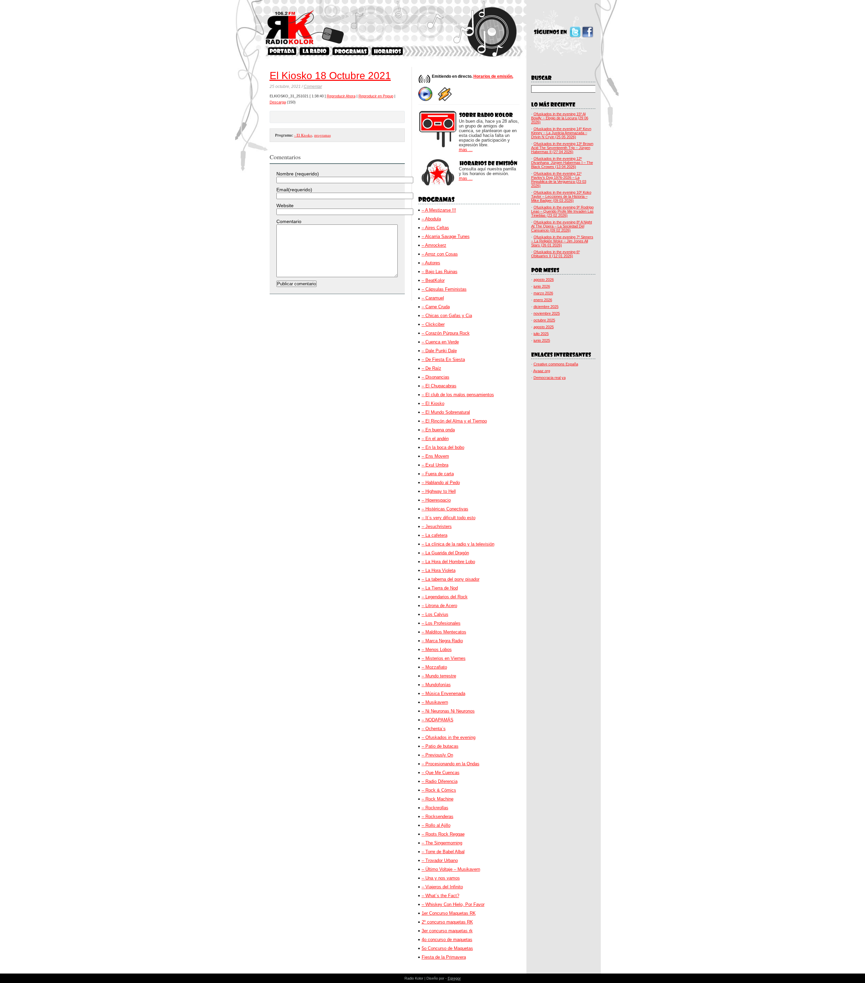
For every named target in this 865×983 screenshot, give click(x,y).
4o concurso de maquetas (447, 939)
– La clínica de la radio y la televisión (458, 544)
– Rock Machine (437, 798)
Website (285, 205)
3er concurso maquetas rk (447, 930)
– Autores (431, 262)
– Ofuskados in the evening (448, 737)
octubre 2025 (544, 320)
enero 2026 (543, 300)
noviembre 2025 (547, 313)
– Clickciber (433, 324)
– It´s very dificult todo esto (448, 517)
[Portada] (282, 51)
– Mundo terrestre (439, 675)
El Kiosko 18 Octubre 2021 (330, 75)
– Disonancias (435, 377)
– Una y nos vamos (441, 878)
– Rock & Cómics (439, 790)
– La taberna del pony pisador (450, 579)
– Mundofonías (436, 684)
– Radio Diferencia (440, 781)
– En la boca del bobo (443, 447)
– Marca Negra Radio (442, 640)
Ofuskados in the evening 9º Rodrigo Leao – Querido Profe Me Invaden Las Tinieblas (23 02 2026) (562, 211)
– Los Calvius (435, 614)
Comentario (288, 221)
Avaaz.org (541, 371)
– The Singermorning (442, 842)
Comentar (313, 86)
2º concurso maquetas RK (447, 922)
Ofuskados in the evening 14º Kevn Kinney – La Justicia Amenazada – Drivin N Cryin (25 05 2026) (561, 133)
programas (322, 135)
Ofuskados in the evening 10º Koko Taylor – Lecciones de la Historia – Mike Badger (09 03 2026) (561, 196)
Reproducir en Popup (376, 96)
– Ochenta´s (434, 728)
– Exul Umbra (435, 464)
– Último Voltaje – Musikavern (451, 869)
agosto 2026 (544, 280)
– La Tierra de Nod (440, 588)
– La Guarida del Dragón (445, 552)
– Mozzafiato (434, 667)
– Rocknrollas (435, 807)
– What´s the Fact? (440, 895)
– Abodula (431, 218)
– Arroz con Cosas (440, 254)
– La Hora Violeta (438, 570)
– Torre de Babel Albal (443, 851)
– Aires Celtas (435, 227)
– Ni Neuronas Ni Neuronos (448, 711)
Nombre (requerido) (297, 173)
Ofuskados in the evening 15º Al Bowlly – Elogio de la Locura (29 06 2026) (559, 118)
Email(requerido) (294, 189)
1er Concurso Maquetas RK (449, 913)
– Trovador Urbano (440, 860)
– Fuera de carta (438, 473)
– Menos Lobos (437, 649)
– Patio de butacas (440, 746)
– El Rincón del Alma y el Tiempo (454, 421)
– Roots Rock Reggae (443, 834)
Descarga (278, 102)
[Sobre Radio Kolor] (314, 51)
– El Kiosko (433, 403)
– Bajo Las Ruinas (440, 271)
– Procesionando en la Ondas (450, 763)
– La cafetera (434, 535)
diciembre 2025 (546, 307)
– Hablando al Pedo (441, 482)
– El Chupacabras (439, 385)
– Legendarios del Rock (445, 596)
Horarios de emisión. (493, 76)
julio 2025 (541, 334)
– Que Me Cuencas (441, 772)
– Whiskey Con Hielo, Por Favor (453, 904)
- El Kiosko (303, 135)
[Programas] (350, 51)
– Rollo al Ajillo (436, 825)
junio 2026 (542, 286)
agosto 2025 (544, 327)
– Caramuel (433, 298)
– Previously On (437, 755)
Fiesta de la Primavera (444, 957)
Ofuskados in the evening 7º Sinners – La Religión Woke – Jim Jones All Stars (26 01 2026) (562, 241)
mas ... (466, 149)
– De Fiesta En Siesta (443, 359)
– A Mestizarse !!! (439, 210)
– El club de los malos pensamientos (458, 394)
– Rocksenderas (437, 816)
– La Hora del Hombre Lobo (448, 561)
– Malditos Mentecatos (444, 631)
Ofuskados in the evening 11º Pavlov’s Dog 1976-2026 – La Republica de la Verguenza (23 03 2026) (558, 179)
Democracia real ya (550, 378)
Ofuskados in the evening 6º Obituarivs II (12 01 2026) (555, 254)
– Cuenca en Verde (440, 341)
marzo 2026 (543, 293)
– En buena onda (438, 429)
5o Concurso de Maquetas (447, 948)
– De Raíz (431, 368)
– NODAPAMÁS (437, 719)
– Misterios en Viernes (444, 658)
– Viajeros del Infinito (442, 886)
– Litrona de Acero (439, 605)
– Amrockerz (434, 245)
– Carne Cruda (436, 306)
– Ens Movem (435, 456)
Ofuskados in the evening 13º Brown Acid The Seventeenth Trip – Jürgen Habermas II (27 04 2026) (562, 148)
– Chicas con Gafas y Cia (447, 315)
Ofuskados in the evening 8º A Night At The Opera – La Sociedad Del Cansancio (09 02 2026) (561, 226)
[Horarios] (387, 51)
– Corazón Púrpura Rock (446, 333)
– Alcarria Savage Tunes (446, 236)
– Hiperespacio (436, 500)
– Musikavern (435, 702)
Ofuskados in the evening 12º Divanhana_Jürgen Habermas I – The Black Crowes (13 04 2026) (562, 163)
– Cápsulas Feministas (444, 289)
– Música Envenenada (443, 693)
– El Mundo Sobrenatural (446, 412)
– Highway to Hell (439, 491)
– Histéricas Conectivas (445, 508)
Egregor (454, 978)
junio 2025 (542, 340)
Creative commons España (556, 364)
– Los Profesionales (441, 623)
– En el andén (435, 438)
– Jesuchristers (437, 526)
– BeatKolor (433, 280)
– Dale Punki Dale (439, 350)
